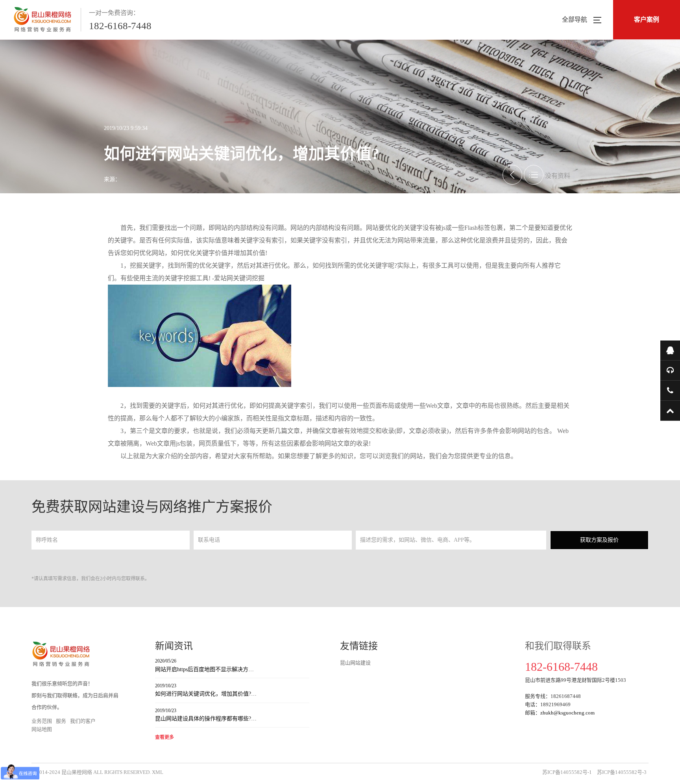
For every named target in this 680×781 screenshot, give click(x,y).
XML (157, 772)
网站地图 (41, 729)
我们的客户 (83, 721)
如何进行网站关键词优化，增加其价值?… (206, 690)
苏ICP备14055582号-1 (567, 772)
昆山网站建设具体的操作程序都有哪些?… (206, 715)
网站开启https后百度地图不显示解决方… (204, 665)
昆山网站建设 (355, 663)
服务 (61, 721)
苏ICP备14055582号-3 (622, 772)
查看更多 (164, 737)
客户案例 (646, 19)
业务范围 (41, 721)
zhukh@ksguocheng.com (567, 713)
